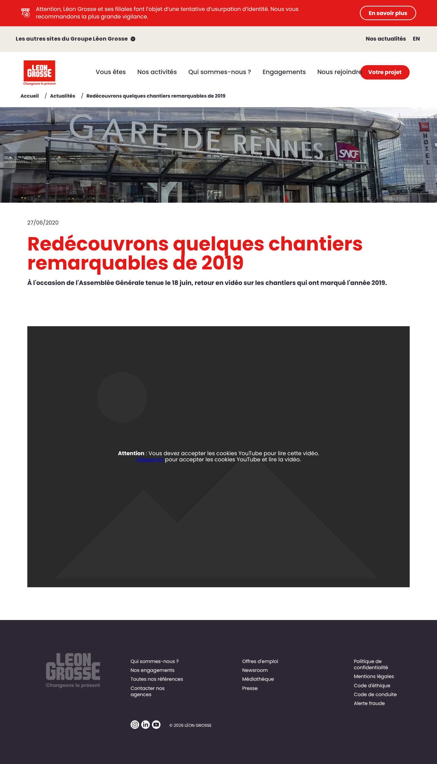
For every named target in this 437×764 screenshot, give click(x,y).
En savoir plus (388, 13)
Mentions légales (374, 676)
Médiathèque (258, 679)
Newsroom (255, 670)
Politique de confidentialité (371, 664)
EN (416, 39)
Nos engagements (152, 670)
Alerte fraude (369, 703)
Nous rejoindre (339, 72)
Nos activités (157, 72)
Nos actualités (386, 39)
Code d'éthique (372, 685)
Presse (249, 688)
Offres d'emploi (260, 661)
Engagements (284, 72)
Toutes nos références (156, 679)
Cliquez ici (150, 459)
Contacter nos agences (147, 691)
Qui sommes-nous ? (219, 72)
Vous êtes (111, 72)
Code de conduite (375, 694)
